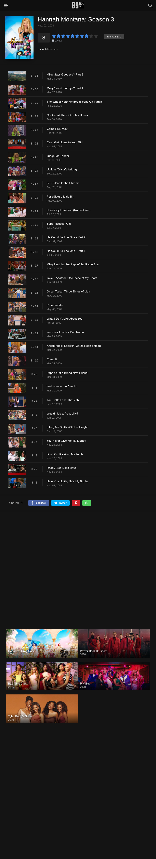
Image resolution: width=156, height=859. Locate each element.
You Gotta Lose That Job (63, 400)
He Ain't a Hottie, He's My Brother (68, 481)
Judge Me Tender (58, 155)
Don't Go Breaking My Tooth (65, 454)
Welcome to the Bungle (62, 386)
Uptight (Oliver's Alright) (62, 169)
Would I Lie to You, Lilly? (62, 413)
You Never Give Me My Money (66, 440)
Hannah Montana (47, 49)
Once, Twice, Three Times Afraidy (68, 291)
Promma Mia (55, 305)
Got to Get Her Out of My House (67, 115)
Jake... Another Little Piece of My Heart (72, 278)
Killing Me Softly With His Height (67, 427)
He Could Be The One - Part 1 (66, 250)
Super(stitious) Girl (59, 223)
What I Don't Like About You (64, 318)
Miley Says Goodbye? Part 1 (65, 88)
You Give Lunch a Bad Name (65, 332)
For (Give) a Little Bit (60, 196)
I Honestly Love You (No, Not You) (69, 210)
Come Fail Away (57, 128)
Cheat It (52, 359)
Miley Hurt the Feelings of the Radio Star (73, 264)
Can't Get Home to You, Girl (64, 142)
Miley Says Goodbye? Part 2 (65, 74)
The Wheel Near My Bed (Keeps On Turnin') (75, 101)
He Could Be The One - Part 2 (66, 237)
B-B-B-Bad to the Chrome (63, 183)
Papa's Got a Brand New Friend (67, 372)
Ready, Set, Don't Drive (62, 467)
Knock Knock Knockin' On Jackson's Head (74, 345)
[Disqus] (78, 567)
